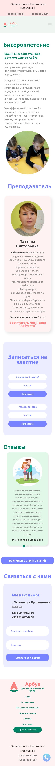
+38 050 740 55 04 (15, 14)
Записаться (28, 394)
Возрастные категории (27, 708)
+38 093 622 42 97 (39, 14)
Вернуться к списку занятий (27, 560)
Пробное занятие (27, 729)
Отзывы (27, 719)
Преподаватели (27, 713)
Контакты (28, 724)
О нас (27, 697)
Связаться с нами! (27, 657)
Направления (27, 702)
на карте (17, 606)
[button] (24, 546)
